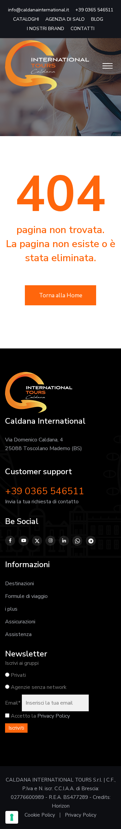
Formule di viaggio (26, 596)
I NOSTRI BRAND (45, 28)
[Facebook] (10, 541)
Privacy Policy (53, 716)
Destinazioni (19, 583)
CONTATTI (82, 28)
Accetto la (22, 716)
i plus (11, 609)
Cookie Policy (40, 815)
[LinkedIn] (64, 541)
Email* (13, 703)
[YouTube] (23, 541)
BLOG (97, 19)
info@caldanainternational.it (38, 10)
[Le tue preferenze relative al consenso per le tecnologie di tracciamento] (11, 817)
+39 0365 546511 (94, 10)
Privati (17, 675)
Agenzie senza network (38, 687)
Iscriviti (16, 728)
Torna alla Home (60, 295)
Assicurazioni (20, 621)
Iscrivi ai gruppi (22, 663)
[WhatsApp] (77, 541)
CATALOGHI (26, 19)
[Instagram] (50, 541)
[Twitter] (37, 541)
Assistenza (18, 634)
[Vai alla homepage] (47, 65)
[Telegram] (91, 541)
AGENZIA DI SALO (65, 19)
